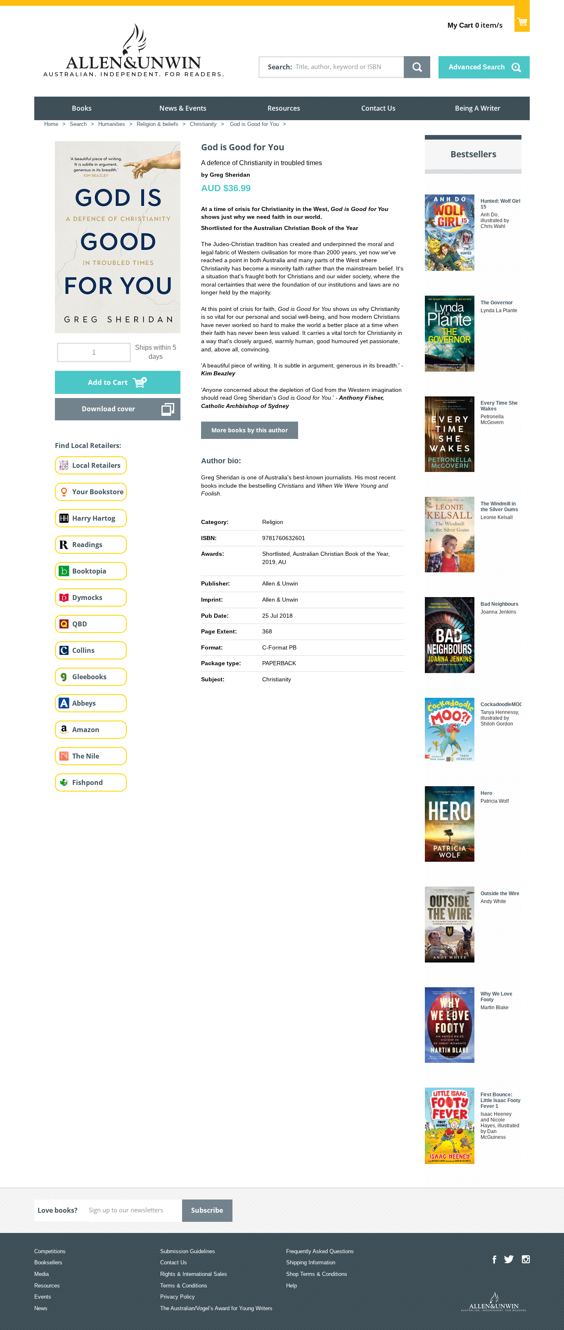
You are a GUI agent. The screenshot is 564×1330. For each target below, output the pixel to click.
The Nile (85, 756)
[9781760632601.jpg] (117, 236)
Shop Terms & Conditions (316, 1274)
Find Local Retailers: (88, 445)
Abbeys (84, 703)
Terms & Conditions (183, 1286)
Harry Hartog (93, 518)
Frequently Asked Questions (320, 1251)
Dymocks (87, 597)
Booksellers (48, 1262)
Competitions (50, 1251)
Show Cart (522, 19)
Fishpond (87, 782)
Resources (284, 108)
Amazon (86, 729)
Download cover (108, 408)
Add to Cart (108, 382)
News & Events (182, 108)
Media (41, 1274)
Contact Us (378, 108)
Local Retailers (96, 465)
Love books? (58, 1210)
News (40, 1308)
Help (291, 1286)
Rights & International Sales (193, 1274)
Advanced (477, 66)
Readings (87, 544)
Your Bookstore (97, 491)
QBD (79, 623)
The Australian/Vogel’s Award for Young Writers (216, 1308)
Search (279, 66)
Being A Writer (477, 108)
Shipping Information (310, 1262)
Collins (83, 650)
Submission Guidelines (187, 1251)
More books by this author (249, 430)
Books (82, 108)
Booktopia (89, 571)
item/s (475, 25)
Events (42, 1297)
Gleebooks (89, 676)
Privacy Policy (177, 1297)
